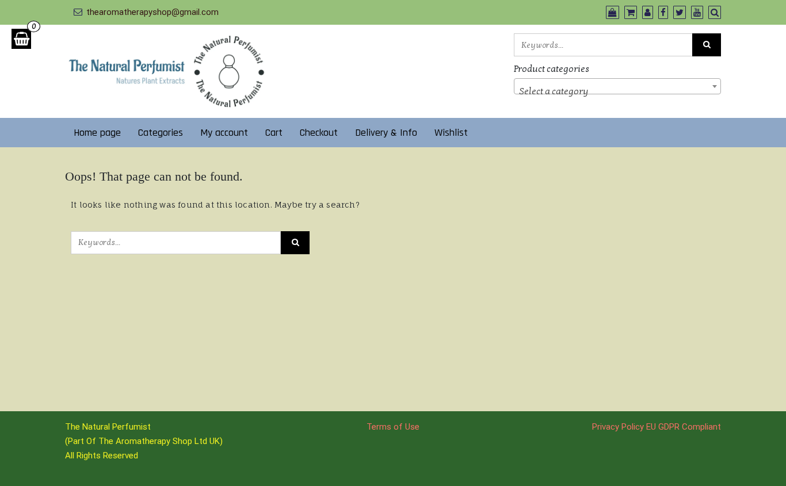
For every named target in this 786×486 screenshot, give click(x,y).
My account (224, 132)
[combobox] (617, 86)
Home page (97, 132)
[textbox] (617, 91)
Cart (274, 132)
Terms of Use (393, 427)
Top (759, 459)
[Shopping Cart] (21, 39)
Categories (160, 132)
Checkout (319, 132)
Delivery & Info (386, 132)
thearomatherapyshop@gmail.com (152, 12)
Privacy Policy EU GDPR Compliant (656, 427)
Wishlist (451, 132)
